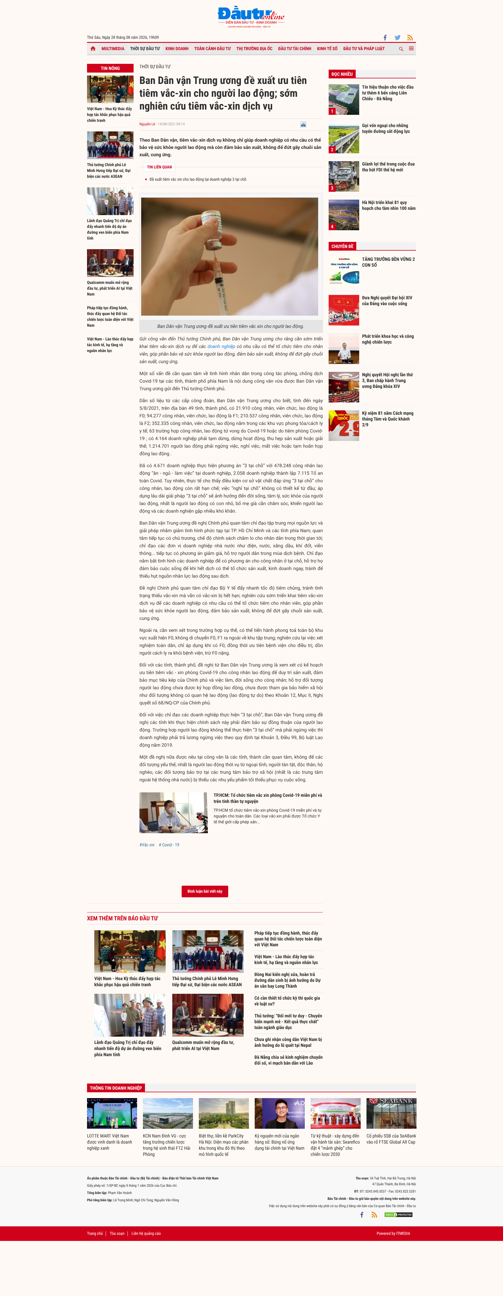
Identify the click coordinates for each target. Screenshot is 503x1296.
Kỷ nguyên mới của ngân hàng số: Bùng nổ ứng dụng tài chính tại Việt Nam (279, 1142)
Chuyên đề (342, 246)
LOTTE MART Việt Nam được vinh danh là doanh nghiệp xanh (109, 1142)
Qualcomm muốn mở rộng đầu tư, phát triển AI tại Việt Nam (109, 288)
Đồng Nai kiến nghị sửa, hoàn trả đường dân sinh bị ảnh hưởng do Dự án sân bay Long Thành (287, 980)
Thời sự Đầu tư (145, 48)
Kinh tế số (327, 48)
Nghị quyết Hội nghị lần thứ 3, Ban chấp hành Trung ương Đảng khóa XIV (387, 380)
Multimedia (113, 48)
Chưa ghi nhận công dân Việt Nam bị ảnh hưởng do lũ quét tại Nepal (288, 1042)
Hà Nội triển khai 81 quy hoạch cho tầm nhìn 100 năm (389, 205)
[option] (112, 1124)
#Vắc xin (146, 844)
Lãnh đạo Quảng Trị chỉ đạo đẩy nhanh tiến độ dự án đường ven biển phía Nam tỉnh (127, 1048)
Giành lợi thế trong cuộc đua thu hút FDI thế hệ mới (388, 167)
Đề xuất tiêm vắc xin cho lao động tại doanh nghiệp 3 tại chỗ (198, 179)
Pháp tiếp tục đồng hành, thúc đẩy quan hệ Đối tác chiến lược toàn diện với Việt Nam (288, 938)
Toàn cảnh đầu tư (212, 48)
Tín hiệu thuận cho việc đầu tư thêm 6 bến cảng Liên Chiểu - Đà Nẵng (388, 92)
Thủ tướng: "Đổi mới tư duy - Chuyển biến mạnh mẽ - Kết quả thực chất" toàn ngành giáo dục (288, 1021)
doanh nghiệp (221, 346)
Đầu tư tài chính (294, 48)
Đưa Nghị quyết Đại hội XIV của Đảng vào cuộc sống (387, 300)
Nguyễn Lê (147, 124)
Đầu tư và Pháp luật (364, 48)
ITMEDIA (403, 1233)
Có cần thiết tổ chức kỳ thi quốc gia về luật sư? (287, 1001)
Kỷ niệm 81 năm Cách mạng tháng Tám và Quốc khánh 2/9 (388, 418)
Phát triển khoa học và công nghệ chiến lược (388, 339)
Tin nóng (110, 68)
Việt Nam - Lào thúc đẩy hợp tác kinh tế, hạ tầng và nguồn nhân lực (110, 345)
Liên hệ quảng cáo (146, 1233)
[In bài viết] (303, 124)
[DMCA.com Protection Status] (398, 1214)
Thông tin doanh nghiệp (116, 1088)
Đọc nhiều (342, 74)
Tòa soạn (117, 1233)
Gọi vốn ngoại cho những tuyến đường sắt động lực (386, 128)
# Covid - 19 (169, 844)
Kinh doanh (177, 48)
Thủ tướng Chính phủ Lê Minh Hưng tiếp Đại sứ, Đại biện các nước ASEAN (108, 171)
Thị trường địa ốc (254, 48)
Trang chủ (95, 1233)
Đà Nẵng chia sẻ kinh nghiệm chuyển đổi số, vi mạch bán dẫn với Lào (288, 1060)
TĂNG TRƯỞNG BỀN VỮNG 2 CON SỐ (388, 262)
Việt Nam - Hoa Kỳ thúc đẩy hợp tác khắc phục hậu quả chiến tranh (109, 115)
